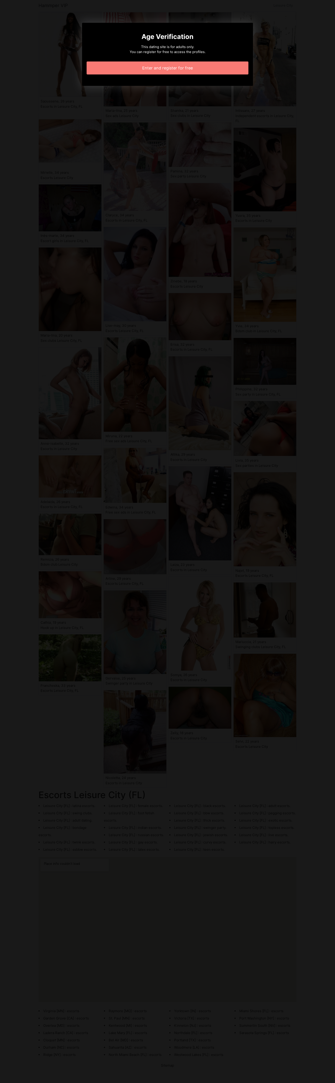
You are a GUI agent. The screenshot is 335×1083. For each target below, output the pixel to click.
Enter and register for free (167, 68)
